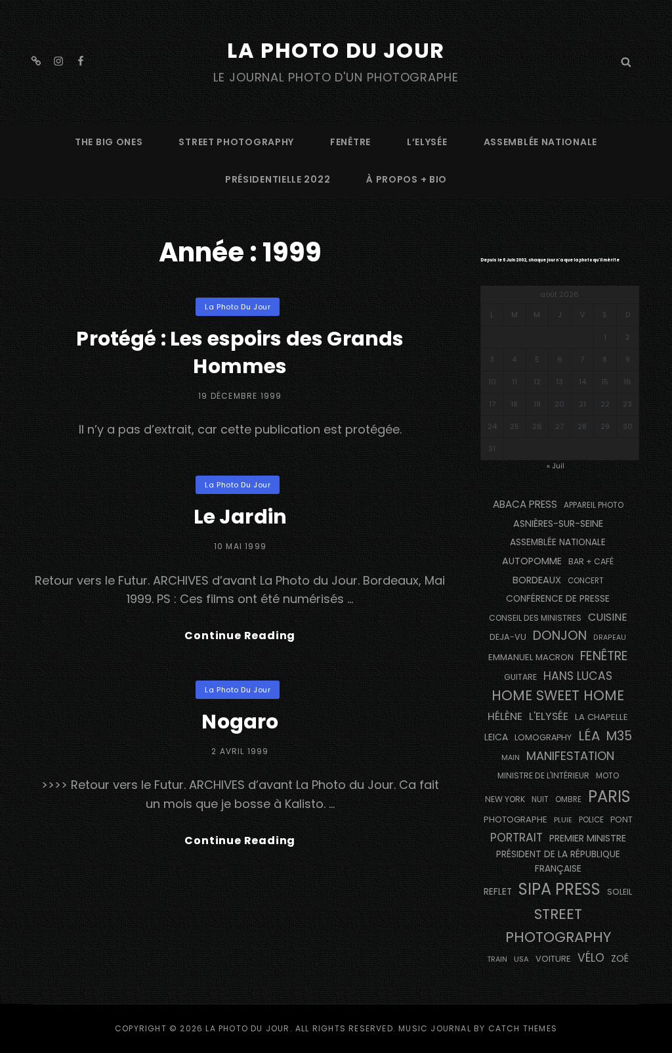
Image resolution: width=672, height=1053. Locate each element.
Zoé (620, 958)
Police (591, 820)
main (510, 758)
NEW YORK (505, 799)
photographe (515, 819)
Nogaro (239, 721)
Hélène (505, 716)
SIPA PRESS (559, 889)
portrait (516, 837)
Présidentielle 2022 (277, 179)
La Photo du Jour (336, 50)
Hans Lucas (577, 676)
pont (621, 819)
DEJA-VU (508, 636)
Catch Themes (522, 1028)
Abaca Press (525, 504)
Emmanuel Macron (531, 657)
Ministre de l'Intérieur (543, 775)
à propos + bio (406, 179)
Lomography (543, 737)
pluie (563, 820)
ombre (568, 799)
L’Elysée (427, 141)
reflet (498, 891)
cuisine (607, 617)
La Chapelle (601, 717)
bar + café (591, 561)
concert (586, 580)
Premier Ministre (587, 838)
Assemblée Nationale (540, 141)
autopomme (532, 561)
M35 (619, 736)
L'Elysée (548, 716)
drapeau (609, 637)
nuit (540, 799)
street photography (236, 141)
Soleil (619, 891)
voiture (553, 958)
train (497, 959)
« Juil (555, 465)
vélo (591, 958)
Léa (589, 736)
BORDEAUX (537, 580)
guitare (520, 677)
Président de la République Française (558, 861)
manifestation (570, 756)
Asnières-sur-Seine (558, 523)
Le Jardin (240, 517)
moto (607, 776)
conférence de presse (558, 599)
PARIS (609, 796)
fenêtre (350, 141)
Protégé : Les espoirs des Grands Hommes (240, 352)
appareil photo (593, 505)
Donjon (560, 635)
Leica (496, 737)
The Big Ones (108, 141)
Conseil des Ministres (535, 617)
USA (521, 959)
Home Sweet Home (558, 695)
